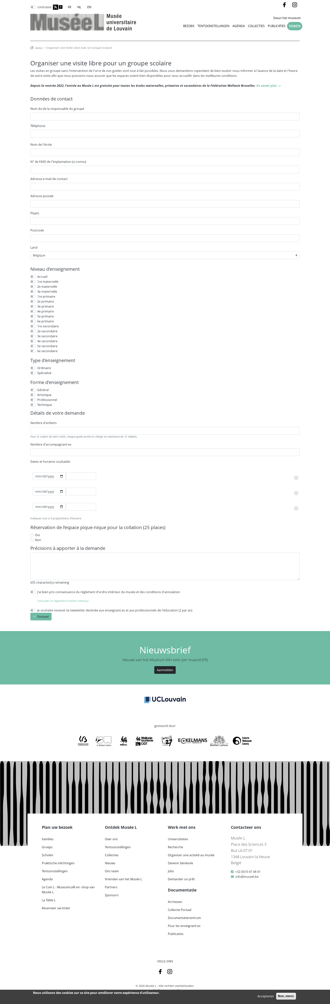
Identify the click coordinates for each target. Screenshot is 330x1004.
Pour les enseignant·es (184, 926)
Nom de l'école (41, 144)
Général (43, 390)
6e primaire (45, 321)
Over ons (111, 839)
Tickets (295, 26)
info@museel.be (247, 877)
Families (47, 839)
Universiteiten (178, 839)
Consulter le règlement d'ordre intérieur (63, 601)
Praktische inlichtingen (58, 863)
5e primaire (45, 316)
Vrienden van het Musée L (123, 879)
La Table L (49, 900)
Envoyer (43, 616)
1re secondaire (48, 326)
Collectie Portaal (179, 910)
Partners (111, 887)
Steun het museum (287, 18)
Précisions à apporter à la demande (67, 548)
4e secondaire (47, 341)
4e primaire (45, 311)
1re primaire (46, 296)
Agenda (238, 26)
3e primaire (45, 306)
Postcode (37, 230)
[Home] (83, 22)
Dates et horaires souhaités (50, 461)
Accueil (42, 277)
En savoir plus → (268, 86)
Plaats (34, 213)
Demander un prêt (181, 879)
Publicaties (277, 26)
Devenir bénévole (180, 863)
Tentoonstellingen (213, 26)
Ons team (112, 871)
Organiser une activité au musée (191, 855)
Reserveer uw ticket (56, 908)
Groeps (47, 847)
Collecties (112, 855)
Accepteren (265, 996)
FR (69, 7)
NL (79, 7)
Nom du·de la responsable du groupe (57, 109)
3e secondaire (47, 336)
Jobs (171, 871)
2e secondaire (47, 331)
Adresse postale (41, 196)
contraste (44, 7)
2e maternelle (47, 286)
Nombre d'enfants (43, 423)
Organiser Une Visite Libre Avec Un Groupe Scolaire (79, 48)
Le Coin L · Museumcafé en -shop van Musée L (68, 889)
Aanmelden (165, 670)
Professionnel (47, 400)
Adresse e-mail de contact (49, 179)
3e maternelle (47, 291)
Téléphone (37, 126)
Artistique (44, 395)
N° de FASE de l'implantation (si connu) (58, 162)
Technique (44, 405)
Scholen (47, 855)
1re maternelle (47, 282)
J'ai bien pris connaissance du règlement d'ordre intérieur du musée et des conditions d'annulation (108, 592)
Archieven (175, 902)
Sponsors (112, 895)
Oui (37, 535)
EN (89, 7)
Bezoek (188, 26)
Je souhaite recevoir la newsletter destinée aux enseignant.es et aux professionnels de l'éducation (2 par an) (114, 610)
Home (38, 48)
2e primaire (45, 301)
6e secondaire (47, 351)
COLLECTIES (256, 26)
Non (38, 540)
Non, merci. (286, 996)
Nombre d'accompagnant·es (50, 444)
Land (33, 247)
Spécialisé (44, 373)
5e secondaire (47, 346)
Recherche (175, 847)
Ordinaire (44, 368)
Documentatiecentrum (184, 918)
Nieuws (110, 863)
